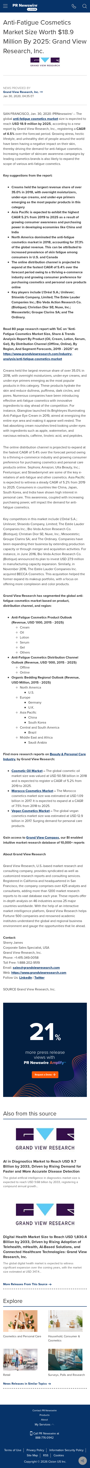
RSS (45, 1455)
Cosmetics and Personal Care (22, 1336)
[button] (45, 62)
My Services (43, 1424)
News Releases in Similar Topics (25, 1384)
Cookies (59, 1455)
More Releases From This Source (25, 1284)
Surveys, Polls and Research (66, 1375)
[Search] (84, 6)
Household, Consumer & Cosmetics (64, 1338)
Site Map (32, 1455)
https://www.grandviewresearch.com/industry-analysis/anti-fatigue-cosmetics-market (37, 356)
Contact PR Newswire (44, 1410)
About (44, 1420)
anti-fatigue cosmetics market (35, 118)
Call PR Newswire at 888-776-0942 (45, 1435)
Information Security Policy (66, 1450)
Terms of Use (12, 1450)
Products (45, 1415)
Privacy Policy (35, 1450)
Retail (6, 1375)
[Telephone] (74, 6)
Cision (52, 1461)
